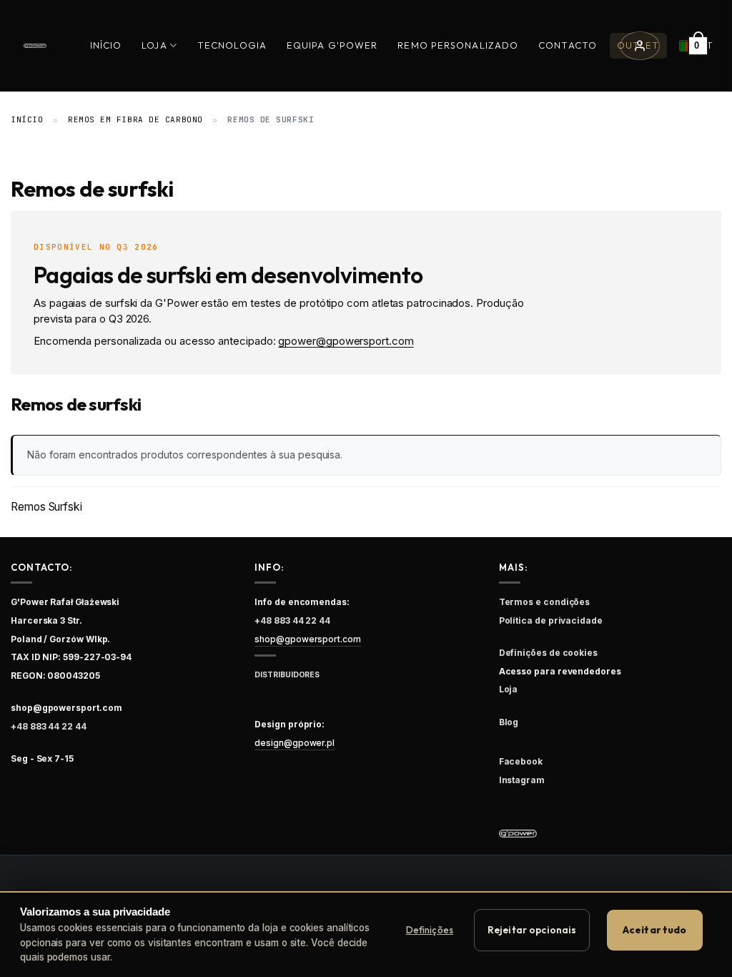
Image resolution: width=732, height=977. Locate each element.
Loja (154, 45)
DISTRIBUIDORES (287, 674)
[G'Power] (35, 46)
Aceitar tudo (655, 929)
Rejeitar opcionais (532, 929)
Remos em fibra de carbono (135, 119)
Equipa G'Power (332, 45)
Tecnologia (232, 45)
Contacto (567, 45)
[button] (640, 45)
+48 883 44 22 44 (48, 726)
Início (106, 45)
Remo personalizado (457, 45)
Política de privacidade (165, 957)
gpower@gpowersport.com (345, 341)
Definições (429, 930)
